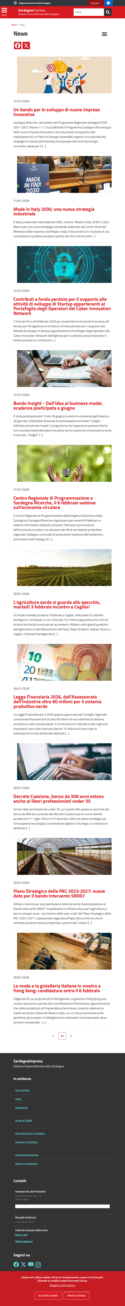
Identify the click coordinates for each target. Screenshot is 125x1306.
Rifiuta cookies (77, 1295)
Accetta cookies (48, 1295)
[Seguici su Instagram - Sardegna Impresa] (38, 1265)
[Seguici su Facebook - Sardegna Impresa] (16, 1265)
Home (14, 24)
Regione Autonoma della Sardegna (35, 3)
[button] (96, 3)
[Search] (108, 12)
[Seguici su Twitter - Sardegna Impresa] (23, 1265)
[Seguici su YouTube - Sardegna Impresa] (31, 1265)
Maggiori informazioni (62, 1285)
